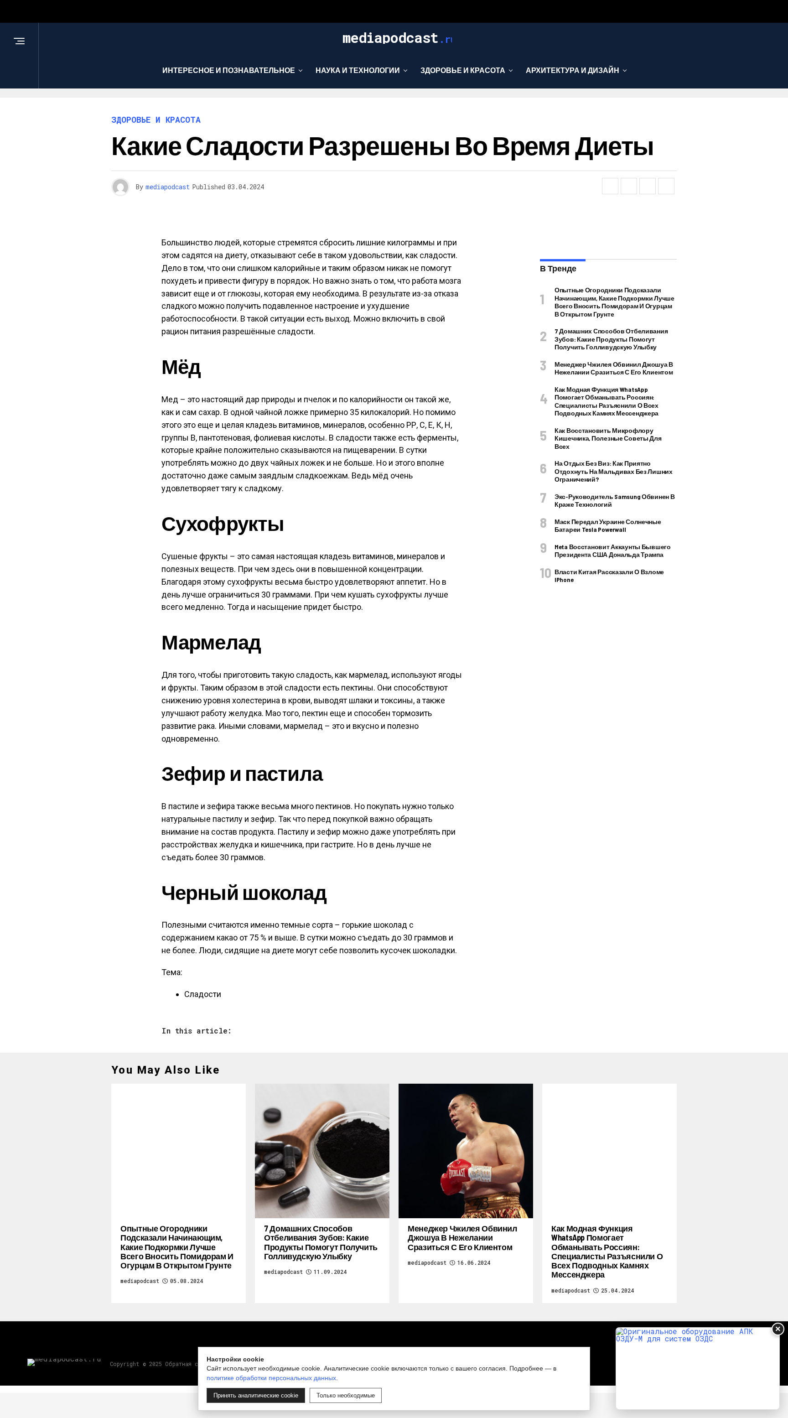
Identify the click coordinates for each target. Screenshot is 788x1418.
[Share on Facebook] (610, 186)
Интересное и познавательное (228, 70)
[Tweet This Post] (629, 186)
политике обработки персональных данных (271, 1378)
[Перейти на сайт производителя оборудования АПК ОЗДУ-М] (697, 1368)
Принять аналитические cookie (255, 1395)
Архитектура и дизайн (572, 70)
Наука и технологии (358, 70)
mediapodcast (167, 186)
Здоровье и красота (462, 70)
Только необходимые (345, 1395)
